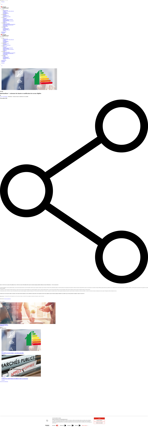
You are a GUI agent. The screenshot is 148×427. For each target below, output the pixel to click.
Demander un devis (4, 60)
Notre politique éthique (6, 13)
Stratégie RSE (5, 44)
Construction (4, 18)
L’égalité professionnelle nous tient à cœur (8, 53)
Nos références (5, 42)
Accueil (1, 96)
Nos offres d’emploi (5, 26)
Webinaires (4, 30)
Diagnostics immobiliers (6, 48)
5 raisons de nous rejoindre (6, 23)
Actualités (4, 27)
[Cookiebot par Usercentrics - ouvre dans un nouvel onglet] (47, 425)
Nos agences (3, 33)
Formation (4, 21)
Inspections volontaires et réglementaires (8, 19)
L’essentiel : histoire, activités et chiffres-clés (8, 39)
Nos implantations (5, 12)
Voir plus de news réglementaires (4, 381)
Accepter (99, 418)
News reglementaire (5, 96)
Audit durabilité (5, 22)
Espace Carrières (5, 25)
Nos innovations (5, 46)
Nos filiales (4, 11)
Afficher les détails (84, 425)
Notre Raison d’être (5, 10)
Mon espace (3, 1)
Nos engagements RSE (6, 15)
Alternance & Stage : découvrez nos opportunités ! (9, 24)
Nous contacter (3, 32)
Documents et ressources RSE (6, 16)
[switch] (65, 425)
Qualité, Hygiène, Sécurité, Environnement (8, 20)
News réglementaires (5, 57)
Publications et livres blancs (6, 29)
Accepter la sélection (99, 420)
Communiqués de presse (6, 28)
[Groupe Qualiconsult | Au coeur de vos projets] (4, 8)
